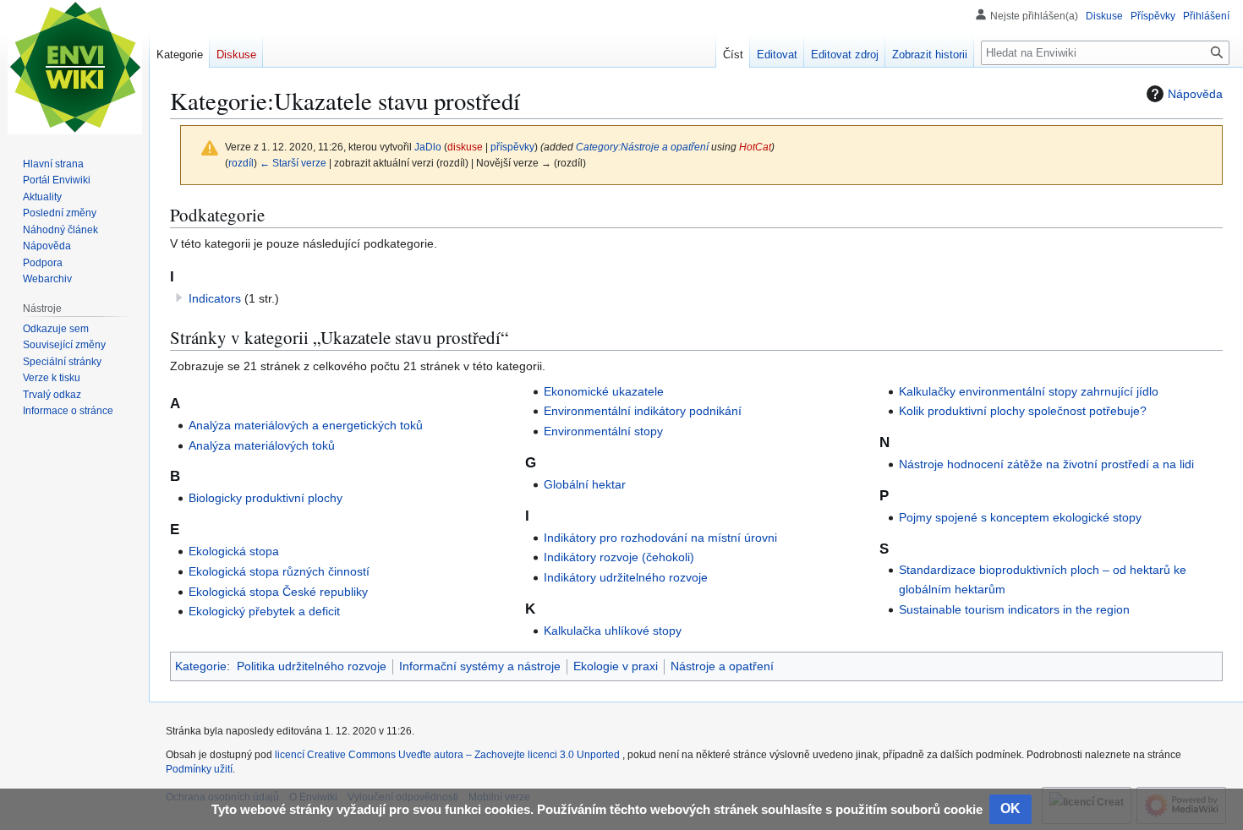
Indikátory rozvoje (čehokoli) (619, 557)
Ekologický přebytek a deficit (264, 611)
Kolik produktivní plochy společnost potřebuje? (1023, 411)
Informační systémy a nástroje (480, 666)
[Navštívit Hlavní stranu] (74, 67)
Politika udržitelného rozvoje (311, 666)
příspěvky (512, 146)
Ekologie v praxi (615, 666)
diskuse (465, 146)
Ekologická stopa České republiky (278, 591)
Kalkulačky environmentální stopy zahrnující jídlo (1028, 391)
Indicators (215, 298)
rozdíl (241, 162)
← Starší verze (293, 162)
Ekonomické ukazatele (604, 391)
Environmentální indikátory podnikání (643, 411)
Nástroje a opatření (722, 666)
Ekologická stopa (234, 551)
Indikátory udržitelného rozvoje (626, 577)
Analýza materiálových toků (262, 445)
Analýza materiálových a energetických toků (306, 425)
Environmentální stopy (603, 431)
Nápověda (1195, 94)
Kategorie (201, 666)
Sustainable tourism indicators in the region (1014, 609)
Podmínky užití (199, 769)
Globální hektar (585, 484)
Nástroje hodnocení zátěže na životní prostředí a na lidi (1046, 464)
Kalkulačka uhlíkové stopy (613, 630)
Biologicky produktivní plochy (265, 498)
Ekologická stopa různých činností (279, 571)
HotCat (755, 146)
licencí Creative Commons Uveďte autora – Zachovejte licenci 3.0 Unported (448, 755)
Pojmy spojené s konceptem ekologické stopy (1020, 517)
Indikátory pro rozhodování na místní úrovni (660, 537)
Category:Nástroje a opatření (642, 146)
